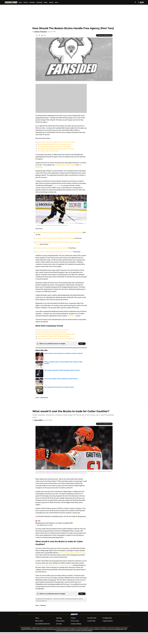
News (20, 2)
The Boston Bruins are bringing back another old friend (52, 248)
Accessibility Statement (42, 624)
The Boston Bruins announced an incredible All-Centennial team (55, 238)
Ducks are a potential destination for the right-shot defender (54, 565)
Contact (73, 618)
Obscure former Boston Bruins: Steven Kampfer (52, 332)
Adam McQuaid (70, 165)
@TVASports (50, 523)
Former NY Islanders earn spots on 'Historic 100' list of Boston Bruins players (59, 232)
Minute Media (27, 627)
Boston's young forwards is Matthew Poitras (72, 553)
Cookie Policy (91, 621)
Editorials (43, 605)
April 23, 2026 (48, 525)
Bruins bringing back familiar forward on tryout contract (54, 144)
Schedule (32, 2)
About (37, 618)
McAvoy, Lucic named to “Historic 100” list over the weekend (56, 338)
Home (37, 397)
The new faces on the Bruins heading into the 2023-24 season (54, 252)
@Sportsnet (41, 523)
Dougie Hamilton (60, 165)
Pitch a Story (39, 621)
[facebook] (138, 2)
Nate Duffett (38, 420)
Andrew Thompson (40, 31)
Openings (59, 618)
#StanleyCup (82, 516)
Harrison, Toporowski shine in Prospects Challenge (53, 330)
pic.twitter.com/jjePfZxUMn (64, 523)
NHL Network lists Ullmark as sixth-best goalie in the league (55, 148)
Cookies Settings (76, 624)
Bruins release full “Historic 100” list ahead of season (53, 336)
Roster (45, 2)
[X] (135, 2)
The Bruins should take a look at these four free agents (54, 146)
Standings (39, 2)
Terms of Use (75, 621)
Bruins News (44, 397)
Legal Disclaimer (108, 621)
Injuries (51, 2)
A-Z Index (59, 624)
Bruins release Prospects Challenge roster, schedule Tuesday (56, 142)
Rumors (26, 2)
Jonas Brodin (57, 185)
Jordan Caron (71, 316)
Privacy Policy (60, 621)
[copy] (45, 35)
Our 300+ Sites (91, 618)
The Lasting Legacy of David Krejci (48, 151)
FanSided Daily (107, 618)
